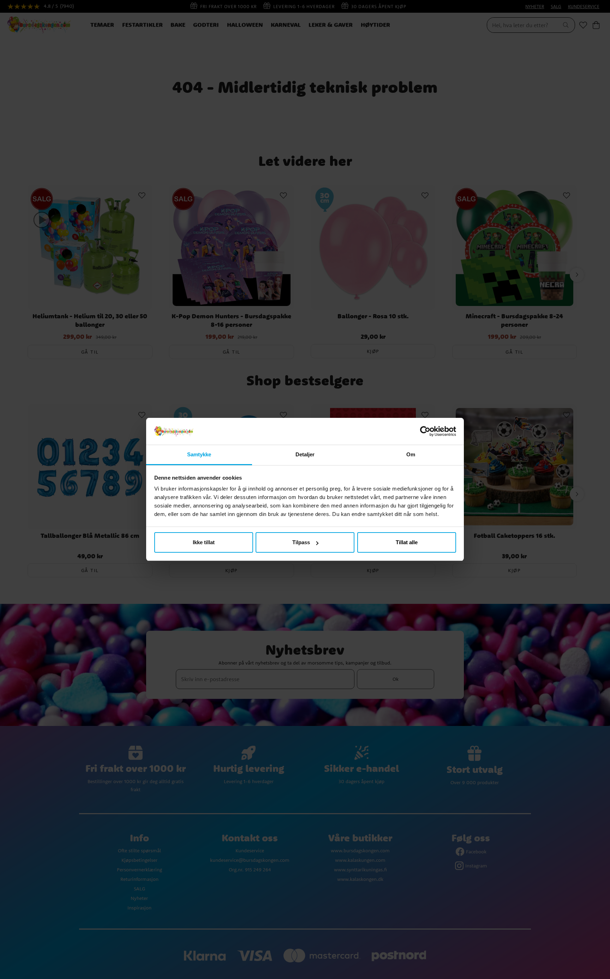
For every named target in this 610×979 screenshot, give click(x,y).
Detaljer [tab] (305, 455)
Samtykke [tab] (199, 455)
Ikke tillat (204, 542)
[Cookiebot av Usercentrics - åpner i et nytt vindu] (425, 431)
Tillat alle (407, 542)
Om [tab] (410, 455)
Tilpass (301, 542)
